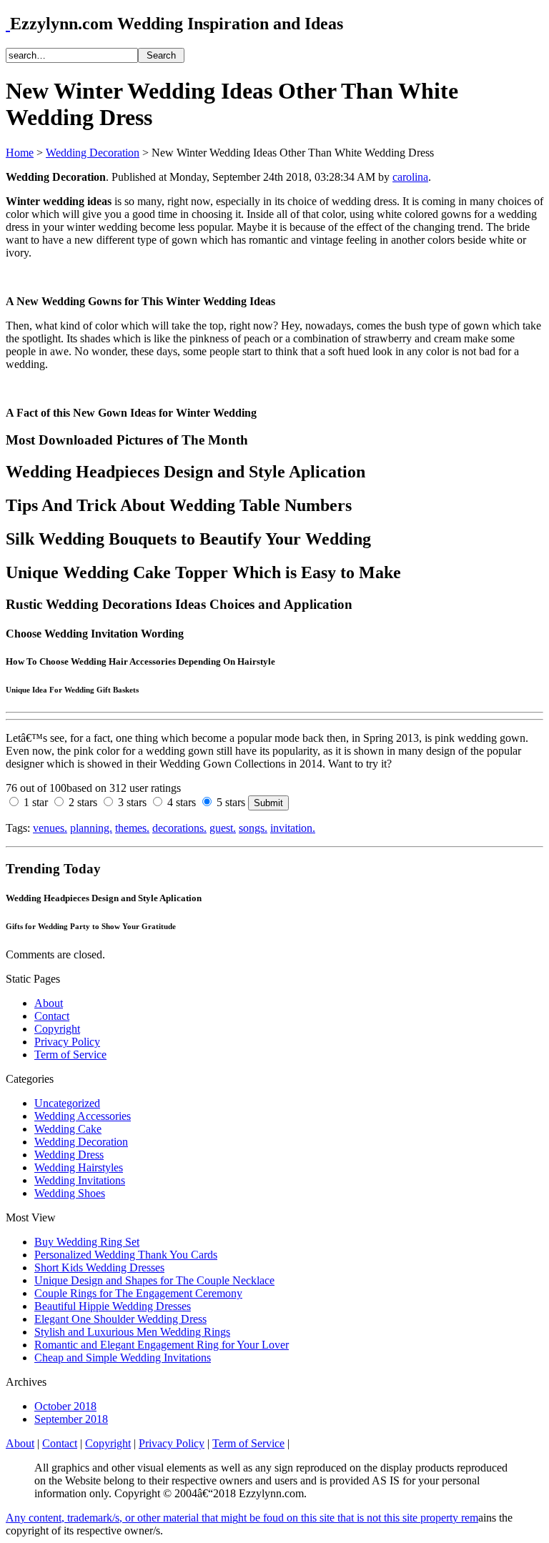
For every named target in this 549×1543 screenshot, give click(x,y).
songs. (253, 828)
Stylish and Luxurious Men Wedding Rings (132, 1332)
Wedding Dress (69, 1154)
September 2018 (71, 1419)
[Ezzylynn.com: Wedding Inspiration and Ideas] (8, 23)
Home (20, 153)
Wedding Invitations (79, 1180)
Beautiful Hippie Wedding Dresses (112, 1306)
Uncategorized (67, 1103)
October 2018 (65, 1406)
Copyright (57, 1029)
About (48, 1003)
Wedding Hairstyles (78, 1167)
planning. (91, 828)
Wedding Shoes (69, 1193)
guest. (222, 828)
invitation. (292, 828)
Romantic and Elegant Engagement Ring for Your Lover (161, 1345)
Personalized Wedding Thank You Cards (125, 1255)
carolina (410, 177)
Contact (51, 1016)
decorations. (179, 828)
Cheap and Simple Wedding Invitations (122, 1357)
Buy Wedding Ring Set (86, 1242)
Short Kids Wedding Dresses (99, 1267)
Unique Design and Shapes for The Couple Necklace (154, 1280)
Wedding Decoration (92, 153)
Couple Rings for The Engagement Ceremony (138, 1293)
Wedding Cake (68, 1129)
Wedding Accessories (82, 1116)
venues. (50, 828)
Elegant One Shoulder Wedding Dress (120, 1319)
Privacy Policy (67, 1042)
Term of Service (70, 1054)
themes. (132, 828)
